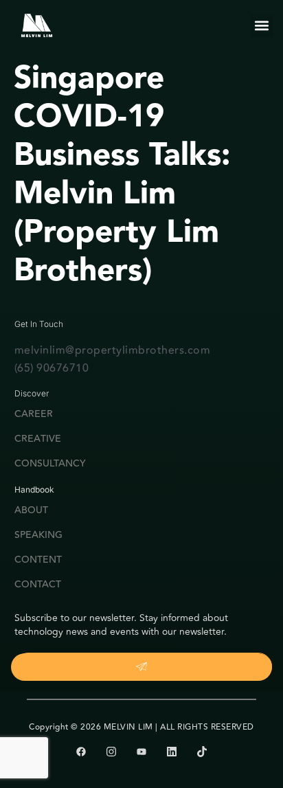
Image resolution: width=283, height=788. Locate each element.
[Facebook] (81, 751)
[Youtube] (141, 751)
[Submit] (141, 667)
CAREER (33, 414)
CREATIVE (37, 439)
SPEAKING (38, 535)
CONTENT (38, 559)
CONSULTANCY (50, 463)
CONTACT (37, 584)
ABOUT (31, 510)
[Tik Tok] (202, 751)
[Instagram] (111, 751)
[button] (262, 25)
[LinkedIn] (171, 751)
